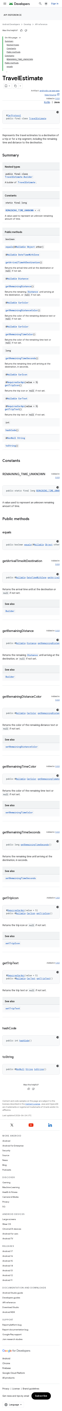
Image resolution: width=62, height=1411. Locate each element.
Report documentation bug (15, 1329)
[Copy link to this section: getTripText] (21, 963)
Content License (32, 1104)
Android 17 (7, 1251)
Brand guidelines (31, 1388)
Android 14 (7, 1265)
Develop (27, 24)
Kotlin (47, 102)
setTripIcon (13, 943)
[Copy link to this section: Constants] (23, 461)
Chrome (6, 1363)
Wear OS (6, 1224)
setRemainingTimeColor (19, 812)
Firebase (6, 1368)
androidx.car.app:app (50, 90)
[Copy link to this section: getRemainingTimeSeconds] (43, 832)
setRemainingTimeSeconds (21, 878)
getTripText (12, 409)
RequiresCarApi (16, 382)
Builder (10, 611)
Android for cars (10, 1233)
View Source (50, 95)
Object (31, 246)
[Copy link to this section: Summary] (22, 155)
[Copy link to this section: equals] (14, 532)
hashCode (11, 430)
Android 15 (7, 1260)
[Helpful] (21, 30)
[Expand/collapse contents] (20, 37)
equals (9, 246)
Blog (4, 1165)
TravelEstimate (37, 118)
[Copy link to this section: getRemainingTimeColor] (39, 767)
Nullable (21, 246)
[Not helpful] (26, 30)
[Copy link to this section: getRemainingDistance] (37, 631)
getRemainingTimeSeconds (21, 358)
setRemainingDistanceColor (22, 746)
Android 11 (7, 1280)
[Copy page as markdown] (15, 85)
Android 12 (7, 1275)
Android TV (7, 1238)
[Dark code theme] (57, 112)
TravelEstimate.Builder (19, 176)
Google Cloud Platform (13, 1373)
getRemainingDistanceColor (22, 310)
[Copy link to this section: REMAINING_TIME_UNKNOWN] (5, 478)
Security (6, 1150)
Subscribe (41, 1395)
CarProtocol (14, 115)
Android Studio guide (12, 1292)
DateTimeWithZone (28, 254)
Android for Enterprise (12, 1145)
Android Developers (11, 24)
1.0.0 (57, 98)
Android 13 (7, 1270)
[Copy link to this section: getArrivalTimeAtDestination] (5, 565)
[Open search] (40, 3)
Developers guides (11, 1297)
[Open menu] (5, 3)
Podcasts (6, 1169)
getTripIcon (12, 385)
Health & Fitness (9, 1192)
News (5, 1160)
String (21, 438)
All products (8, 1377)
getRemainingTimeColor (19, 334)
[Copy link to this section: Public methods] (32, 519)
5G (3, 1206)
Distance (23, 278)
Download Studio (10, 1307)
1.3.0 (57, 897)
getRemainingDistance (18, 286)
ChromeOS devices (11, 1229)
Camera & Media (10, 1197)
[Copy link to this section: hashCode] (19, 1028)
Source (5, 1155)
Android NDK (8, 1312)
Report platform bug (12, 1324)
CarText (22, 398)
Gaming (6, 1182)
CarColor (23, 302)
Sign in (54, 3)
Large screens (9, 1219)
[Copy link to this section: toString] (17, 1057)
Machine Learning (11, 1187)
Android (6, 1141)
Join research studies (12, 1339)
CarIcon (22, 374)
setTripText (13, 1008)
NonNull (11, 438)
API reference (13, 15)
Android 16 (7, 1256)
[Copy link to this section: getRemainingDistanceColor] (5, 701)
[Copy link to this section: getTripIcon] (21, 898)
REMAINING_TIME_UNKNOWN (20, 210)
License (16, 1388)
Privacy (5, 1201)
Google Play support (12, 1334)
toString (11, 445)
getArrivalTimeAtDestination (23, 262)
